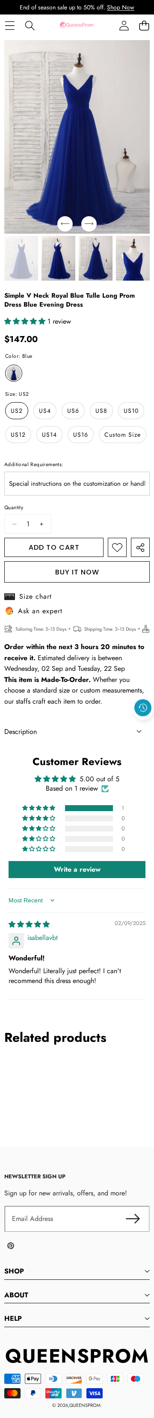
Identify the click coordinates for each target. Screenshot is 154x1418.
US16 (80, 434)
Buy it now (77, 572)
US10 (131, 410)
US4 (45, 410)
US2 (17, 410)
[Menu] (9, 25)
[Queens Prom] (76, 25)
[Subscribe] (132, 1219)
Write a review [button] (77, 869)
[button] (144, 25)
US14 (49, 434)
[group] (21, 258)
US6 (73, 410)
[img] (29, 924)
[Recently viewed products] (142, 707)
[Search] (29, 25)
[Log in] (123, 25)
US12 (18, 434)
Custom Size (122, 434)
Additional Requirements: (34, 464)
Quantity (13, 507)
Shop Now (120, 7)
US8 (101, 410)
